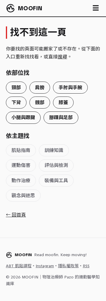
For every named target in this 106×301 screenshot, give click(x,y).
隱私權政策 (68, 265)
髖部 (39, 102)
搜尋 (62, 57)
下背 (16, 102)
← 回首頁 (16, 215)
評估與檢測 (56, 165)
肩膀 (39, 87)
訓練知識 (53, 150)
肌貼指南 (20, 150)
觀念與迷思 (23, 195)
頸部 (16, 87)
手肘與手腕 (70, 87)
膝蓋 (63, 102)
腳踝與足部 (61, 117)
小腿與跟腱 (23, 117)
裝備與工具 (56, 180)
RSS (86, 265)
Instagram (45, 265)
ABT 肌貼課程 (19, 265)
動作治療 (20, 180)
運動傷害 (20, 165)
